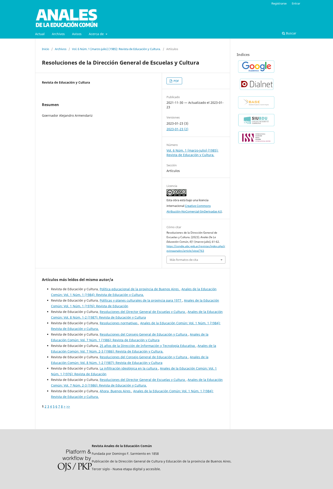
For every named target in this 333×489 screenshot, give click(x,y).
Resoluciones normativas (119, 323)
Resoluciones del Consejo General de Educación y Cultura (144, 334)
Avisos (77, 34)
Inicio (45, 49)
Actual (40, 34)
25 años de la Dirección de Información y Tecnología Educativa (148, 346)
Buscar (290, 33)
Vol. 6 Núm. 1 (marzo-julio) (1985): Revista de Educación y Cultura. (116, 49)
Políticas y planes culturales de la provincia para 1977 (141, 300)
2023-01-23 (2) (177, 129)
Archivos (58, 34)
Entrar (296, 3)
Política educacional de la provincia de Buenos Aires (140, 289)
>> (68, 406)
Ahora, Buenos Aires (115, 391)
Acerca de (97, 34)
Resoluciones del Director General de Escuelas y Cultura (143, 312)
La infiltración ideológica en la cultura (129, 368)
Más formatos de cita (184, 260)
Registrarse (279, 3)
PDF (176, 81)
